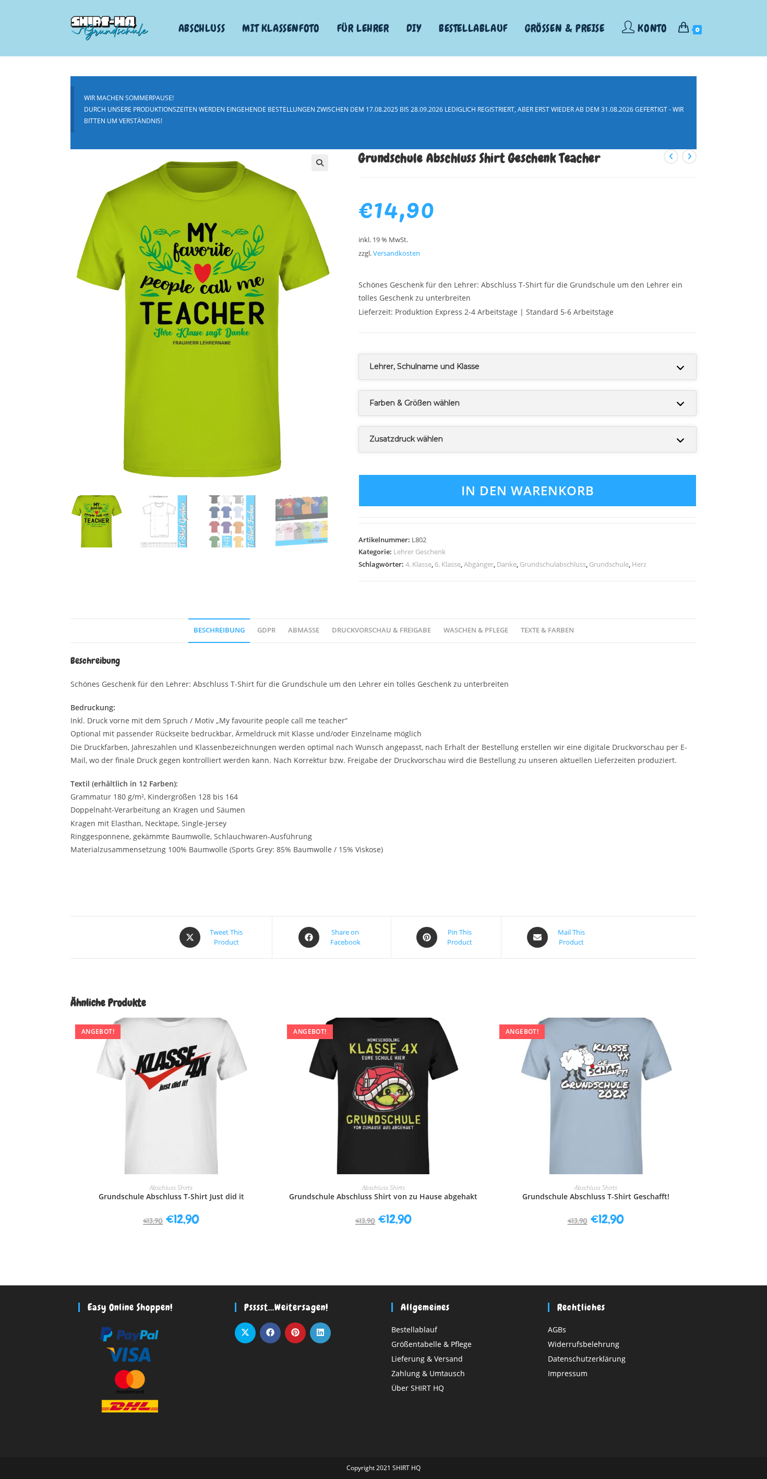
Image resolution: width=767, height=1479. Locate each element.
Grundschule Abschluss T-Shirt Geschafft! (595, 1196)
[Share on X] (245, 1332)
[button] (319, 162)
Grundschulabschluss (553, 564)
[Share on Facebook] (270, 1332)
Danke (507, 564)
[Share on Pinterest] (295, 1332)
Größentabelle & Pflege (431, 1344)
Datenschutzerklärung (587, 1359)
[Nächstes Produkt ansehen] (689, 156)
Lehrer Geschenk (419, 551)
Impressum (568, 1373)
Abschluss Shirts (171, 1187)
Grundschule (609, 564)
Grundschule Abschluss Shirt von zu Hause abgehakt (383, 1196)
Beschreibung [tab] (219, 630)
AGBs (557, 1329)
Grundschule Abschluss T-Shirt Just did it (171, 1196)
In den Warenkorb (527, 490)
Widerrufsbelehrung (583, 1344)
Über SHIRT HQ (417, 1388)
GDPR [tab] (266, 630)
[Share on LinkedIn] (320, 1332)
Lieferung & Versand (427, 1359)
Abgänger (479, 564)
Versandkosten (396, 253)
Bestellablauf (414, 1329)
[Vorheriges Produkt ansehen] (671, 156)
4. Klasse (418, 564)
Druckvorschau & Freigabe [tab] (381, 630)
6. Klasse (448, 564)
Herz (639, 564)
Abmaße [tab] (303, 630)
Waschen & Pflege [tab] (476, 630)
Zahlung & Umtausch (428, 1373)
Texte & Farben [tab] (547, 630)
